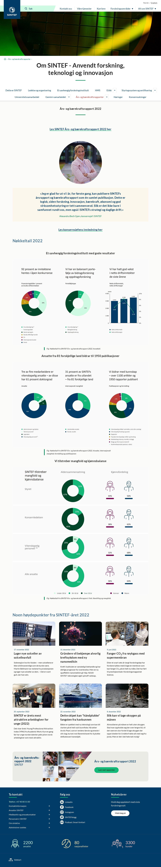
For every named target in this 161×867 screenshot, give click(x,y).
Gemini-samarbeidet (56, 97)
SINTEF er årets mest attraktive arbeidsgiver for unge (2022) (31, 719)
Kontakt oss (66, 8)
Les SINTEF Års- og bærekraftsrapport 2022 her (80, 129)
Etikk (109, 90)
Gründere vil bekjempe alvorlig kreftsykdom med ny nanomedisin (80, 657)
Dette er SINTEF (14, 90)
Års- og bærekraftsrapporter (19, 59)
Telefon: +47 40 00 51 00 (19, 801)
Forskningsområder (121, 8)
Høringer (118, 97)
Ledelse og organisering (39, 90)
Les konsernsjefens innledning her (80, 229)
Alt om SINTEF (145, 8)
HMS (97, 90)
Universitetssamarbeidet (27, 97)
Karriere (101, 8)
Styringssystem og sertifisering (137, 90)
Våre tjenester (84, 8)
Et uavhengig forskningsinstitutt (73, 90)
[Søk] (26, 9)
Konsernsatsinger (137, 97)
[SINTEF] (12, 9)
